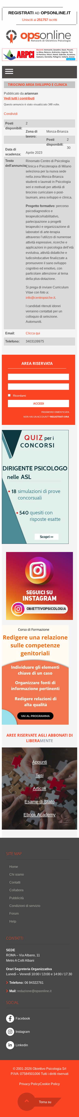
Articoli (39, 788)
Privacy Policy (29, 1084)
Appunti (39, 762)
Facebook (23, 1018)
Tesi (40, 775)
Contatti (14, 882)
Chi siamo (16, 874)
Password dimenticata (55, 412)
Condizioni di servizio (24, 906)
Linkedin (22, 1045)
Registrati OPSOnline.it (39, 12)
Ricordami (19, 395)
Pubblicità (16, 898)
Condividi (11, 114)
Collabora (16, 890)
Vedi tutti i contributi (19, 98)
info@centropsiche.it (40, 297)
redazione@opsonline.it (34, 991)
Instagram (23, 1031)
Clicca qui (33, 333)
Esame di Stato (39, 801)
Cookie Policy (50, 1084)
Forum (14, 913)
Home (13, 866)
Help (12, 921)
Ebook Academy (39, 814)
